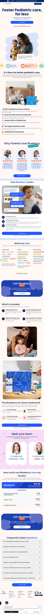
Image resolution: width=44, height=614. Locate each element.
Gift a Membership (21, 594)
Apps (19, 595)
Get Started (38, 3)
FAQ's (19, 597)
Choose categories (36, 611)
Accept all (11, 611)
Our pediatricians (12, 595)
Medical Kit (11, 594)
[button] (4, 4)
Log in (29, 595)
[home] (8, 4)
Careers (29, 594)
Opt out (26, 611)
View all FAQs (22, 585)
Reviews (10, 597)
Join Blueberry (30, 597)
